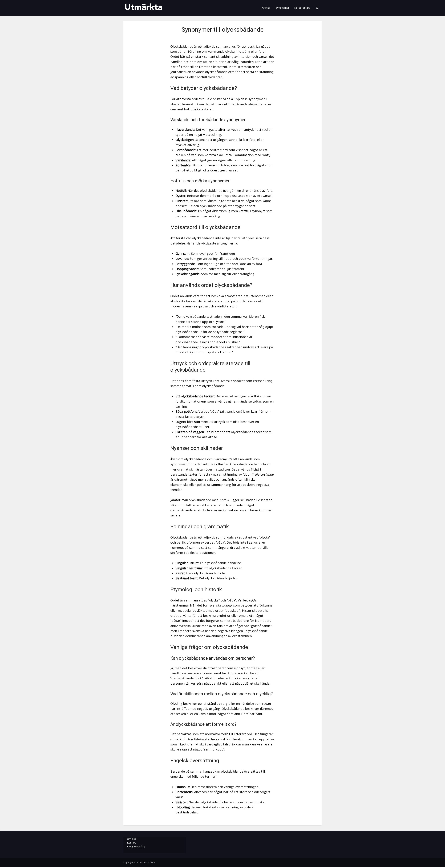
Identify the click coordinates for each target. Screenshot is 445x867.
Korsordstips (302, 7)
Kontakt (131, 842)
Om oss (131, 838)
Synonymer (282, 7)
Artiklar (266, 7)
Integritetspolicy (136, 846)
